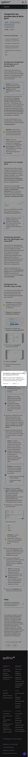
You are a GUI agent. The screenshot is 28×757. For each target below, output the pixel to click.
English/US (5, 383)
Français (14, 383)
